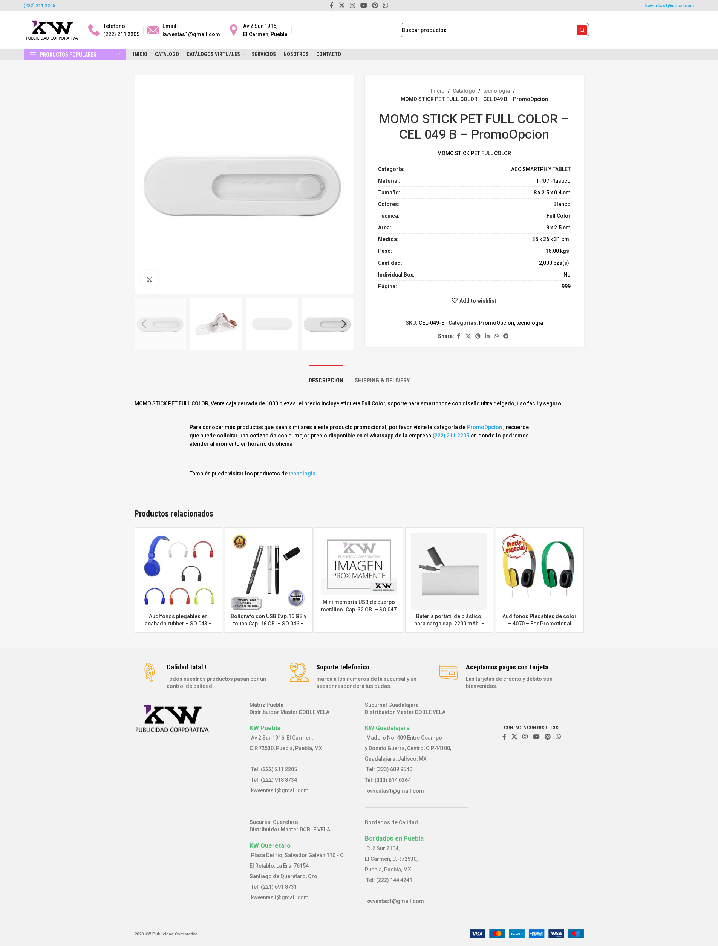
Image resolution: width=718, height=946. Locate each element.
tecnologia (496, 91)
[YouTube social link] (536, 737)
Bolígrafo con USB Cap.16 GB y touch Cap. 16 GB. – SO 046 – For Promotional (268, 623)
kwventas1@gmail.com (669, 5)
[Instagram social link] (525, 737)
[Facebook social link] (458, 336)
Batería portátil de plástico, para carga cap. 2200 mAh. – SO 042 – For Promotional (449, 623)
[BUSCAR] (582, 30)
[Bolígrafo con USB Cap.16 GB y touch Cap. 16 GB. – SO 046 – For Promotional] (269, 571)
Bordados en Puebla (394, 838)
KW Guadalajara (387, 728)
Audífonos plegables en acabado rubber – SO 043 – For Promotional (178, 623)
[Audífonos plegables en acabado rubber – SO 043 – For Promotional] (179, 571)
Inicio (438, 91)
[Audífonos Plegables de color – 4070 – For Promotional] (540, 571)
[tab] (326, 376)
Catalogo (464, 91)
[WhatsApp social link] (496, 336)
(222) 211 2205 (39, 5)
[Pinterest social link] (478, 336)
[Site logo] (52, 30)
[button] (144, 324)
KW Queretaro (270, 845)
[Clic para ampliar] (149, 279)
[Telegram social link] (506, 336)
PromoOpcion (496, 323)
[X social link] (468, 336)
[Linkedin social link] (487, 336)
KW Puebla (265, 728)
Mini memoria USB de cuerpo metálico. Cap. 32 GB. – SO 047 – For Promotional (359, 609)
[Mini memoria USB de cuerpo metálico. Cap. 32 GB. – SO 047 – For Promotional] (359, 564)
